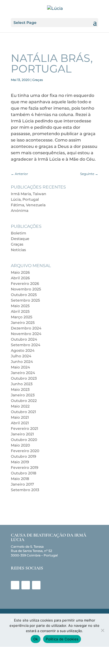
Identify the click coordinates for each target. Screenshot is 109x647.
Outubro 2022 (24, 400)
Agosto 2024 (22, 350)
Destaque (20, 238)
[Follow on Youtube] (36, 585)
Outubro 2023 (24, 378)
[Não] (102, 630)
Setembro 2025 (25, 300)
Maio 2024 (20, 367)
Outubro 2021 (23, 411)
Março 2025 (21, 317)
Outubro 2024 (24, 339)
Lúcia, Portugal (25, 199)
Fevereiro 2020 (25, 450)
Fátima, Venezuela (28, 205)
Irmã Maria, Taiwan (28, 193)
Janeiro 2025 (23, 322)
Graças (37, 80)
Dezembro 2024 (26, 328)
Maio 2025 (20, 305)
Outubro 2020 (24, 439)
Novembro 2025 (26, 289)
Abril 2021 (20, 423)
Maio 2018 (20, 478)
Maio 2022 (20, 406)
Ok (35, 639)
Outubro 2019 (23, 456)
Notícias (18, 249)
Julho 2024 (21, 356)
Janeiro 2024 (23, 372)
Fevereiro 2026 (25, 283)
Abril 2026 (20, 278)
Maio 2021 (20, 417)
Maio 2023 (20, 389)
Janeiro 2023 (23, 395)
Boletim (18, 233)
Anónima (19, 210)
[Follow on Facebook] (15, 585)
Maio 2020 (20, 445)
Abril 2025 (20, 311)
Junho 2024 (22, 361)
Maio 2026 (20, 272)
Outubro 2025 (24, 294)
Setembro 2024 (25, 344)
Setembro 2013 (25, 489)
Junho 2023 (22, 384)
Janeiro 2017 (22, 484)
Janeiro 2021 (22, 434)
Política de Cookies (62, 639)
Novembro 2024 (26, 333)
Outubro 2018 (23, 473)
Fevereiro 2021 (24, 428)
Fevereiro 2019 (24, 467)
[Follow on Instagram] (25, 585)
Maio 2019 (20, 462)
